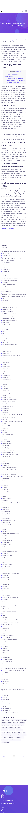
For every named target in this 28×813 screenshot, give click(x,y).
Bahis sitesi (5, 300)
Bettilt (4, 327)
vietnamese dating (7, 655)
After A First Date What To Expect (10, 278)
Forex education (6, 445)
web (12, 740)
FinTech (4, 437)
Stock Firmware (6, 637)
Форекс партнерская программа (10, 712)
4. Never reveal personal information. (15, 80)
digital (3, 725)
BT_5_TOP (5, 342)
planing (19, 732)
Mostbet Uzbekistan (7, 555)
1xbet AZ (18, 720)
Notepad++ (5, 575)
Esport (4, 423)
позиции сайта (5, 742)
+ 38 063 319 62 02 (7, 801)
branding (4, 722)
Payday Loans (6, 588)
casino (4, 357)
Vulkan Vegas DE (6, 657)
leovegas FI (20, 725)
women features (6, 677)
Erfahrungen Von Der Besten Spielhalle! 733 (13, 421)
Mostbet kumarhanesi (8, 549)
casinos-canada (6, 366)
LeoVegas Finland (6, 507)
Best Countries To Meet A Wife (10, 307)
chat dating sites (7, 375)
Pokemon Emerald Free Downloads (10, 597)
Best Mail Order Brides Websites (10, 313)
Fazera (4, 430)
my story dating (6, 557)
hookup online (6, 463)
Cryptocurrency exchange (9, 393)
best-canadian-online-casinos (10, 320)
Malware (4, 529)
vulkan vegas (11, 737)
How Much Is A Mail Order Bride (9, 470)
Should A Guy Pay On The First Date (11, 622)
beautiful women (7, 305)
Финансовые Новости (8, 704)
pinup (3, 732)
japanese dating (6, 494)
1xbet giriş (5, 267)
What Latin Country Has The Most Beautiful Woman (14, 668)
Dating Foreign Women (8, 406)
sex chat (5, 617)
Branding (5, 338)
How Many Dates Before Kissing (10, 467)
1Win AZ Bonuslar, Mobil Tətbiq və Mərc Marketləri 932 (13, 251)
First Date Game (6, 441)
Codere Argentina (7, 379)
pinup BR (14, 732)
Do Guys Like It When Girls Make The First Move (13, 415)
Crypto (4, 386)
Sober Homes (6, 628)
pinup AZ (8, 732)
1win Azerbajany (6, 253)
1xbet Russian (6, 271)
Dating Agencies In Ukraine (9, 401)
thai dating (5, 646)
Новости (5, 697)
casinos (4, 364)
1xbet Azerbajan (6, 262)
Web (3, 664)
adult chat (5, 276)
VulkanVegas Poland (7, 661)
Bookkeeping (5, 335)
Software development (8, 635)
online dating (6, 577)
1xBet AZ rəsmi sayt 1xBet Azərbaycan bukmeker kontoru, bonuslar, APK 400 (13, 259)
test (4, 644)
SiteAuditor (17, 735)
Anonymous (5, 282)
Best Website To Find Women (9, 318)
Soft (4, 633)
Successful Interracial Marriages (10, 639)
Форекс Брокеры (7, 708)
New (4, 560)
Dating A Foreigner (7, 397)
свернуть (18, 71)
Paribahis (5, 586)
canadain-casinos (7, 351)
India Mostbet (6, 478)
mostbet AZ (18, 727)
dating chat (5, 404)
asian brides (5, 287)
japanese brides (6, 492)
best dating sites (7, 309)
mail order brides (6, 518)
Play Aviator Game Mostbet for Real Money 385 (14, 593)
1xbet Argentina (6, 255)
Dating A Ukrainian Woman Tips (10, 399)
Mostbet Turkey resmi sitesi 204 (10, 551)
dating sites (5, 412)
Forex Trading (6, 448)
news (4, 562)
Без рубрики (20, 25)
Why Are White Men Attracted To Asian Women (13, 670)
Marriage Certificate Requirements (11, 533)
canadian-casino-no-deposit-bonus (11, 355)
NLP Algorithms (6, 566)
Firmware (5, 439)
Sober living (5, 631)
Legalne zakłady (6, 505)
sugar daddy (5, 642)
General (4, 459)
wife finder (5, 672)
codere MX (22, 722)
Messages (5, 538)
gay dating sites (6, 456)
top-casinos (5, 648)
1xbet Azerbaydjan (7, 265)
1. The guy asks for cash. (12, 74)
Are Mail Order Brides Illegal (9, 284)
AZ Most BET (5, 289)
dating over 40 (6, 410)
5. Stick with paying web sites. (13, 82)
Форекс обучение (7, 710)
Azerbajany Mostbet (7, 291)
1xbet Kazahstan (6, 269)
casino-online (6, 362)
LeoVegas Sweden (7, 513)
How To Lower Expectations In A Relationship (13, 476)
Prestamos (5, 599)
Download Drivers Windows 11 (9, 417)
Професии (5, 701)
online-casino (6, 582)
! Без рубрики (6, 248)
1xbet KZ (24, 720)
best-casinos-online (7, 324)
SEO (3, 613)
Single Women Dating (7, 624)
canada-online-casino (8, 349)
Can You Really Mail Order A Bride (10, 344)
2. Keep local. (9, 76)
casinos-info (5, 368)
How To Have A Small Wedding (9, 474)
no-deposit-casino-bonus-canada (11, 573)
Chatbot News (6, 377)
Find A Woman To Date (8, 434)
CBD (3, 373)
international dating (7, 483)
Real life (5, 601)
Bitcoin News (6, 329)
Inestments (5, 481)
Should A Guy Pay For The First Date (11, 620)
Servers (4, 615)
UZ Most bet (5, 653)
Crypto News (5, 388)
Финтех (4, 706)
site (3, 626)
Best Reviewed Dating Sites (9, 316)
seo (24, 732)
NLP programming (7, 568)
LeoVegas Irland (6, 511)
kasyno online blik (7, 498)
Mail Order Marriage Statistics (9, 520)
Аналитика (5, 679)
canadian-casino (6, 353)
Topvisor (4, 737)
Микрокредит (6, 695)
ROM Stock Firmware (7, 609)
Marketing (5, 531)
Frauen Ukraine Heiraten (8, 450)
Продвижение (6, 699)
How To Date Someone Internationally (11, 472)
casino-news (6, 360)
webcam (5, 666)
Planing (4, 590)
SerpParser (4, 735)
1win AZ (7, 720)
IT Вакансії (5, 487)
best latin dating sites (8, 311)
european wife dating (7, 426)
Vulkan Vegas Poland (7, 659)
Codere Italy (5, 382)
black (4, 331)
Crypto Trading (6, 390)
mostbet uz (5, 553)
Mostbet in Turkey (7, 544)
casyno (4, 371)
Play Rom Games (6, 595)
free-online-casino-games (9, 452)
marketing (4, 727)
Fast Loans (5, 428)
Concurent (5, 384)
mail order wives (6, 522)
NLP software (6, 571)
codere (9, 722)
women (4, 674)
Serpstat (11, 735)
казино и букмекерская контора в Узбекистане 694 (12, 690)
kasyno (4, 496)
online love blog (6, 579)
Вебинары (5, 683)
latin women (6, 500)
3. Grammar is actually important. (14, 78)
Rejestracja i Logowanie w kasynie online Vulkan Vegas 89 (12, 605)
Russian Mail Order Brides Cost (9, 611)
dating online (6, 408)
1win (3, 720)
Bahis (4, 298)
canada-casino (6, 346)
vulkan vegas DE (19, 737)
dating (4, 395)
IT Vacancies (5, 485)
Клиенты (5, 693)
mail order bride (6, 516)
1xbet (12, 720)
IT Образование (6, 489)
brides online (5, 340)
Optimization (6, 584)
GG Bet (4, 461)
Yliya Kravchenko (14, 25)
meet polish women (7, 535)
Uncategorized (6, 650)
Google (8, 725)
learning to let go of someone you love (12, 502)
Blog (4, 333)
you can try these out (7, 228)
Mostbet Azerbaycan (7, 540)
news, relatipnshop (7, 564)
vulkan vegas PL (5, 740)
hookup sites (6, 465)
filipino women (6, 432)
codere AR (15, 722)
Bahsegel (5, 303)
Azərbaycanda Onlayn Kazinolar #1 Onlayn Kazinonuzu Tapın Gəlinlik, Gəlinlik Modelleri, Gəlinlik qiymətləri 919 (13, 295)
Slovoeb (24, 735)
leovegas (14, 725)
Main (4, 527)
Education (5, 419)
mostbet (11, 727)
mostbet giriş (6, 542)
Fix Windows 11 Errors (7, 443)
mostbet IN (4, 730)
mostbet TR (12, 730)
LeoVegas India (6, 509)
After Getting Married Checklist (10, 280)
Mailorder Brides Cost (7, 524)
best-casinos (6, 322)
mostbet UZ (19, 730)
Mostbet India (6, 546)
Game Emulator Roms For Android (10, 454)
